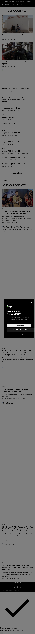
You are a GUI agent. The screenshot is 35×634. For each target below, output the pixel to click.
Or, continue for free (19, 334)
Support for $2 (19, 325)
